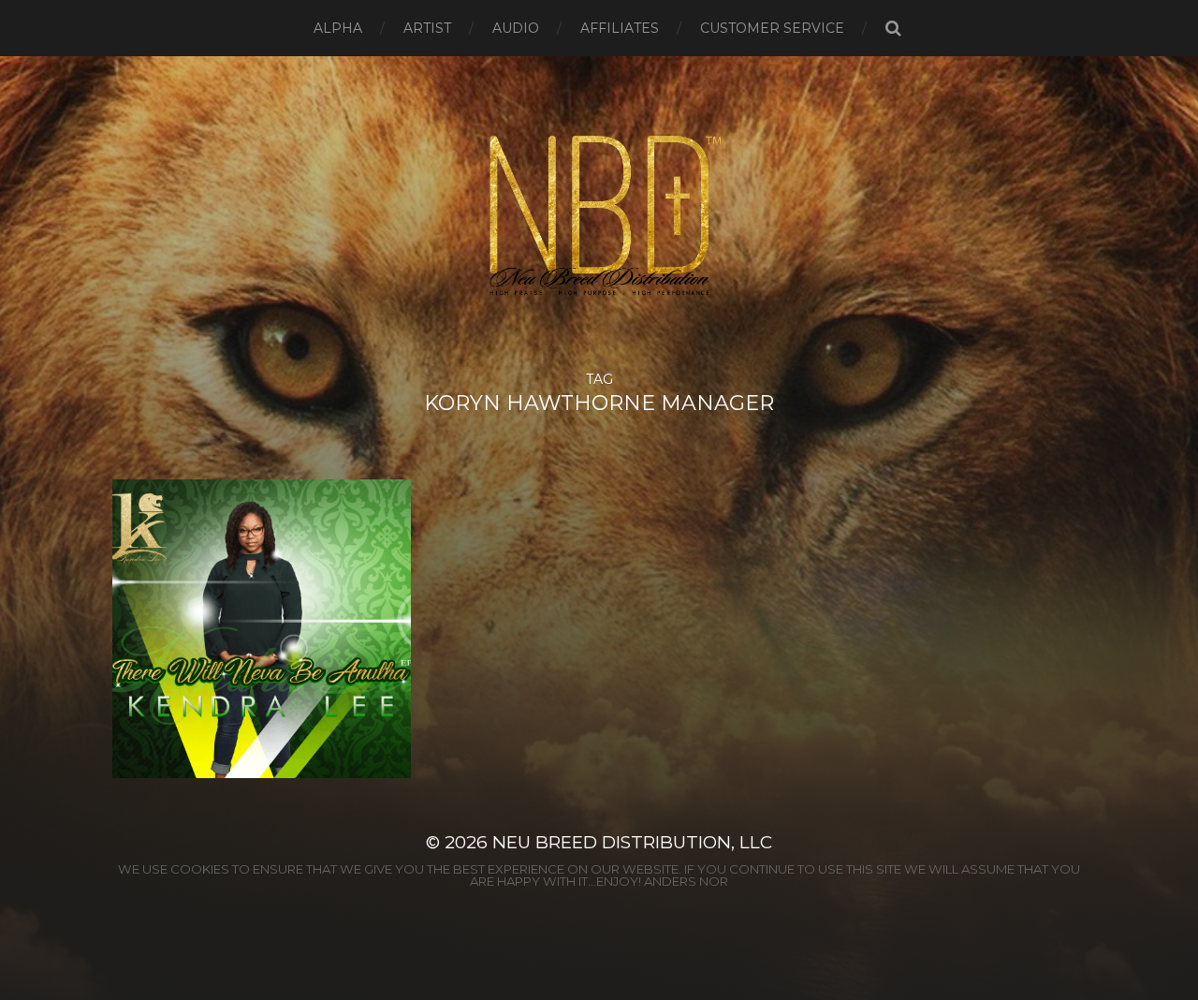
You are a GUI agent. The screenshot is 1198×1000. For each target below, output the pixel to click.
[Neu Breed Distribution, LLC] (599, 214)
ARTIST (427, 28)
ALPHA (338, 28)
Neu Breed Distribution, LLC (632, 842)
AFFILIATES (619, 28)
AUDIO (515, 28)
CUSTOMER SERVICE (772, 28)
